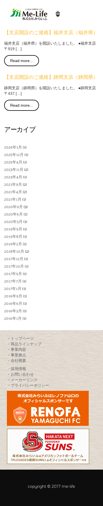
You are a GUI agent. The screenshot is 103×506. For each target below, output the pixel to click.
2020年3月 (13, 221)
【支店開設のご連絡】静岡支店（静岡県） (51, 77)
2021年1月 (12, 199)
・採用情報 (16, 368)
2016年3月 (13, 310)
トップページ (22, 338)
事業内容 (18, 349)
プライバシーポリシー (30, 385)
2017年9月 (13, 273)
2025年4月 (13, 161)
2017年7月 (13, 281)
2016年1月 (13, 318)
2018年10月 (14, 251)
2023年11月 (13, 169)
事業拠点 (18, 354)
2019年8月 (13, 236)
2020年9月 (13, 206)
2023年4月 (13, 176)
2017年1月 (12, 288)
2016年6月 (13, 303)
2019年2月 (13, 243)
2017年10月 (14, 266)
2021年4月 (13, 191)
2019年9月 (13, 228)
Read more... (21, 60)
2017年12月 (13, 258)
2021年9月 (13, 184)
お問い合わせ (22, 374)
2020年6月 (13, 214)
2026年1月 (13, 147)
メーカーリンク (24, 379)
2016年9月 (13, 295)
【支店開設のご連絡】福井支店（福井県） (51, 32)
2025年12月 (14, 154)
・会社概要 (16, 360)
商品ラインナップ (26, 343)
